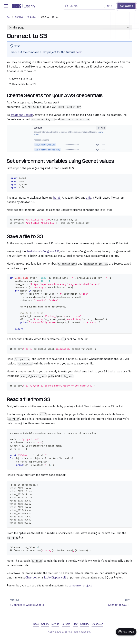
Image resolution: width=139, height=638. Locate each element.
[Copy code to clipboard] (128, 178)
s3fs (88, 197)
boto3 (57, 197)
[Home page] (8, 16)
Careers (66, 623)
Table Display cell (55, 577)
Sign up (55, 623)
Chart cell (31, 577)
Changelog (97, 623)
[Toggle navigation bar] (5, 5)
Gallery (45, 623)
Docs (36, 623)
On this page (16, 27)
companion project (80, 585)
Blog (75, 623)
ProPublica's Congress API (42, 251)
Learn (29, 6)
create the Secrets (22, 115)
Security (84, 623)
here (78, 52)
